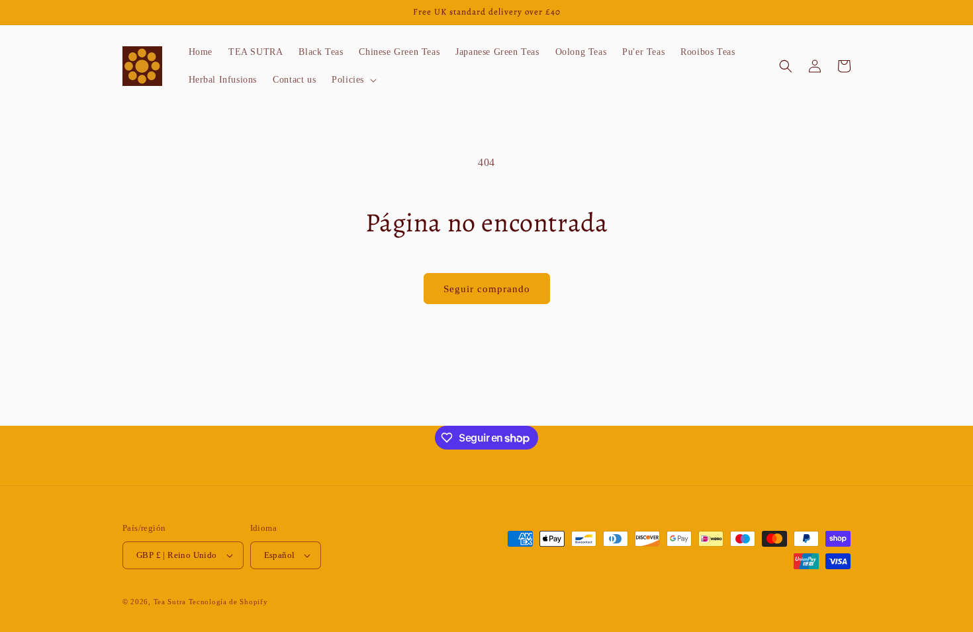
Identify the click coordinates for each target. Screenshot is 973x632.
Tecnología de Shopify (228, 602)
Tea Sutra (170, 602)
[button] (353, 80)
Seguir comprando (486, 289)
